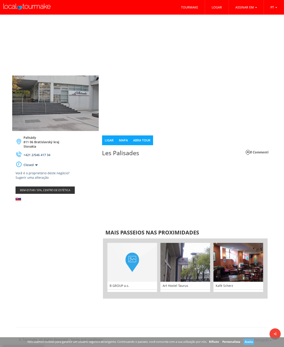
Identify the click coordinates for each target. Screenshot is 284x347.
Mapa (123, 140)
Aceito (249, 342)
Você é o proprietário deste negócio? (42, 173)
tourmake (189, 7)
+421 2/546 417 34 (37, 155)
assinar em (244, 7)
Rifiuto (214, 342)
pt (272, 7)
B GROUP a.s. (119, 286)
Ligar (109, 140)
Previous (96, 268)
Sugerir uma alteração (32, 177)
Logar (217, 7)
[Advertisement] (55, 239)
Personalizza (231, 342)
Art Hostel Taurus (175, 286)
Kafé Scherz (224, 286)
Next (274, 268)
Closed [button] (29, 165)
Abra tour (141, 140)
